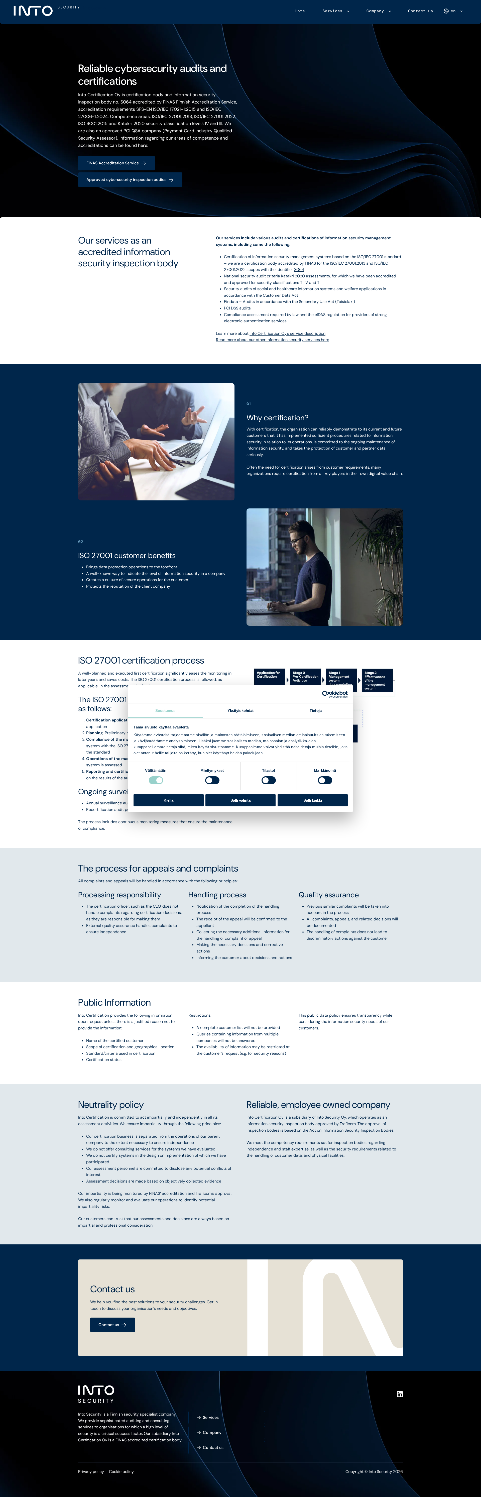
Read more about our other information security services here (272, 339)
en (453, 11)
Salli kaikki (312, 800)
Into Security (94, 8)
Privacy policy (91, 1471)
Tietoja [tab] (316, 710)
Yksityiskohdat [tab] (240, 710)
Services (332, 11)
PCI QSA (132, 131)
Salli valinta (240, 800)
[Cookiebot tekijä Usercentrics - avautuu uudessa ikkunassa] (326, 694)
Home (300, 11)
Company (375, 11)
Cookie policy (121, 1471)
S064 (299, 269)
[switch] (212, 780)
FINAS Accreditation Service (112, 163)
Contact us (420, 11)
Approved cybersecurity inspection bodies (126, 179)
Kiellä (168, 800)
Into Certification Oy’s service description (287, 333)
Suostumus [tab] (165, 710)
